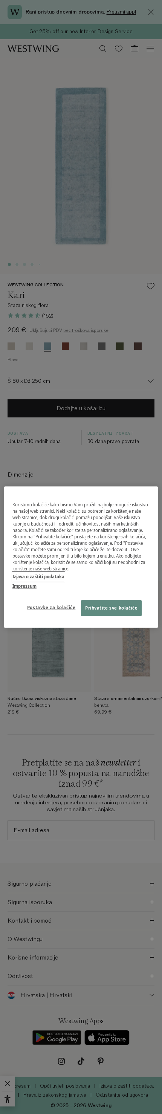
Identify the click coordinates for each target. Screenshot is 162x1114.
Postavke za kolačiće (51, 607)
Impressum (24, 586)
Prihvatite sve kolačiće (111, 608)
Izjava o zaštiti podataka (38, 576)
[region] (81, 557)
